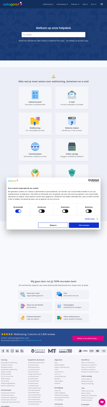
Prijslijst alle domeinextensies (10, 402)
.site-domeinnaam (33, 392)
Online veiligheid (60, 393)
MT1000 (25, 340)
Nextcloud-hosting (87, 381)
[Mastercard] (97, 351)
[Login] (101, 4)
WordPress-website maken (90, 372)
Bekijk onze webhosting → (88, 338)
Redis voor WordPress (88, 367)
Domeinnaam (61, 4)
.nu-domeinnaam (33, 386)
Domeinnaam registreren (9, 397)
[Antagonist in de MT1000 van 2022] (52, 351)
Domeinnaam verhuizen (8, 400)
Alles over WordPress (88, 363)
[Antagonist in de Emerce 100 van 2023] (65, 351)
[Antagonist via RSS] (22, 351)
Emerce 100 (36, 340)
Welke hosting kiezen (8, 386)
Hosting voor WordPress (89, 365)
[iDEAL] (83, 351)
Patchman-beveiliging (61, 395)
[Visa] (103, 351)
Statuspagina (59, 381)
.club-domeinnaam (34, 367)
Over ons (57, 374)
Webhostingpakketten (8, 383)
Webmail (57, 383)
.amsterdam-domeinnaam (36, 363)
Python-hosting (6, 374)
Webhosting (47, 4)
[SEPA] (91, 351)
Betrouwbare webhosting (9, 363)
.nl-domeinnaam (33, 383)
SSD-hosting (5, 381)
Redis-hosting (5, 379)
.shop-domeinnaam (34, 390)
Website (74, 4)
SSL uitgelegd (59, 400)
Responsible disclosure (62, 397)
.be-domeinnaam (33, 365)
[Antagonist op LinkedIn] (17, 351)
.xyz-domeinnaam (33, 404)
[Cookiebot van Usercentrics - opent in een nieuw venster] (90, 180)
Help (84, 4)
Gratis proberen (86, 379)
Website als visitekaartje (89, 395)
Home (56, 369)
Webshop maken (86, 400)
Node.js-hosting (6, 372)
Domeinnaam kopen (7, 395)
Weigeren (53, 225)
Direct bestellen (59, 365)
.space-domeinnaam (34, 395)
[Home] (12, 4)
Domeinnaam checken (8, 393)
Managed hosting (6, 367)
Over (93, 4)
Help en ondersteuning (62, 367)
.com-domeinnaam (34, 369)
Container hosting (6, 365)
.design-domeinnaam (34, 374)
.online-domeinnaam (34, 388)
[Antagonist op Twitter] (7, 351)
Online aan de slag (87, 391)
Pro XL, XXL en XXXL (7, 376)
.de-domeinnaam (33, 372)
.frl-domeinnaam (33, 379)
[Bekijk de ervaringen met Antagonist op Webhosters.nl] (38, 351)
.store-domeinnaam (34, 397)
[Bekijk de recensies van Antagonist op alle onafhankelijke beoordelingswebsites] (7, 334)
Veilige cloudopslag (87, 383)
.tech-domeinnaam (34, 399)
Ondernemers (59, 372)
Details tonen (90, 219)
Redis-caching (85, 393)
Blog (56, 363)
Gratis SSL (58, 390)
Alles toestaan (84, 225)
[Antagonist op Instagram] (12, 351)
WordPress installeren (88, 369)
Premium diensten (60, 376)
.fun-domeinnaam (33, 381)
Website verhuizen (87, 398)
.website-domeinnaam (35, 402)
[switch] (42, 211)
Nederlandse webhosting (9, 369)
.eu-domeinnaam (33, 376)
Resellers (58, 379)
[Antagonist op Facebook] (3, 351)
